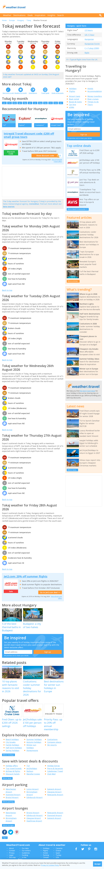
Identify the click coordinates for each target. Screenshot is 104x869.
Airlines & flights (13, 771)
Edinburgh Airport (35, 797)
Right (87, 52)
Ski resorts (52, 745)
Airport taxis (74, 96)
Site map (12, 857)
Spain (58, 853)
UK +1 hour (89, 35)
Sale (11, 591)
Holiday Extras (53, 765)
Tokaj (29, 20)
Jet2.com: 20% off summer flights (25, 576)
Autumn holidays (34, 742)
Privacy (11, 853)
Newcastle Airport (55, 794)
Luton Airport (33, 789)
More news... (72, 470)
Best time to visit (8, 93)
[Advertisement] (65, 6)
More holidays (8, 755)
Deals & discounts (58, 93)
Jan (4, 103)
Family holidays (12, 745)
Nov (55, 103)
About (11, 848)
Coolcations (52, 739)
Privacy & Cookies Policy (50, 865)
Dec (61, 103)
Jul (35, 103)
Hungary (20, 20)
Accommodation (94, 91)
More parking (8, 802)
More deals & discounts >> (78, 209)
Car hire (72, 104)
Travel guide (45, 93)
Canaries (59, 848)
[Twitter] (10, 832)
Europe (12, 20)
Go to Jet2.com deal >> (50, 592)
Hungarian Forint (92, 43)
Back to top (7, 290)
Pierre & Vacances (55, 768)
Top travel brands (14, 768)
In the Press (22, 858)
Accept (97, 864)
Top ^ (5, 838)
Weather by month (20, 93)
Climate (46, 857)
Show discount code (45, 155)
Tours (90, 104)
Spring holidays (12, 750)
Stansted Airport (13, 794)
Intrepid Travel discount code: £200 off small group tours (29, 135)
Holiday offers (12, 765)
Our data (25, 848)
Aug (40, 103)
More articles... (73, 281)
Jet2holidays (32, 768)
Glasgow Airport (54, 792)
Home (4, 20)
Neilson (30, 771)
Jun (30, 103)
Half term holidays (14, 747)
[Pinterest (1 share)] (16, 832)
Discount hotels (13, 774)
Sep (45, 103)
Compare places (54, 742)
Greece (58, 850)
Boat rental (74, 99)
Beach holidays (12, 739)
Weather (7, 15)
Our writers (26, 850)
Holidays (72, 88)
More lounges (8, 825)
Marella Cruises (33, 774)
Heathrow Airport (34, 821)
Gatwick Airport (54, 789)
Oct (50, 103)
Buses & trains (75, 102)
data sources (8, 206)
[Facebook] (4, 832)
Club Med (51, 774)
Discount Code (11, 152)
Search (60, 15)
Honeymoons (32, 750)
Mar (14, 103)
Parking (46, 855)
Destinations (19, 15)
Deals (30, 15)
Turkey (58, 855)
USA (57, 857)
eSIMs (71, 107)
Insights (51, 15)
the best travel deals (87, 391)
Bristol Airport (12, 797)
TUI (28, 765)
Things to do (93, 102)
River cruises (93, 99)
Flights (72, 91)
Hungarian (89, 39)
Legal (11, 855)
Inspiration (40, 15)
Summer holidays (34, 739)
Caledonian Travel (55, 771)
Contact (12, 850)
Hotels (90, 88)
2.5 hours (89, 30)
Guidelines (26, 853)
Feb (9, 103)
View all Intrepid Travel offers (57, 161)
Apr (20, 103)
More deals (7, 778)
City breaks (11, 742)
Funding (25, 855)
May (24, 103)
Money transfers (94, 96)
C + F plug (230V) (92, 48)
